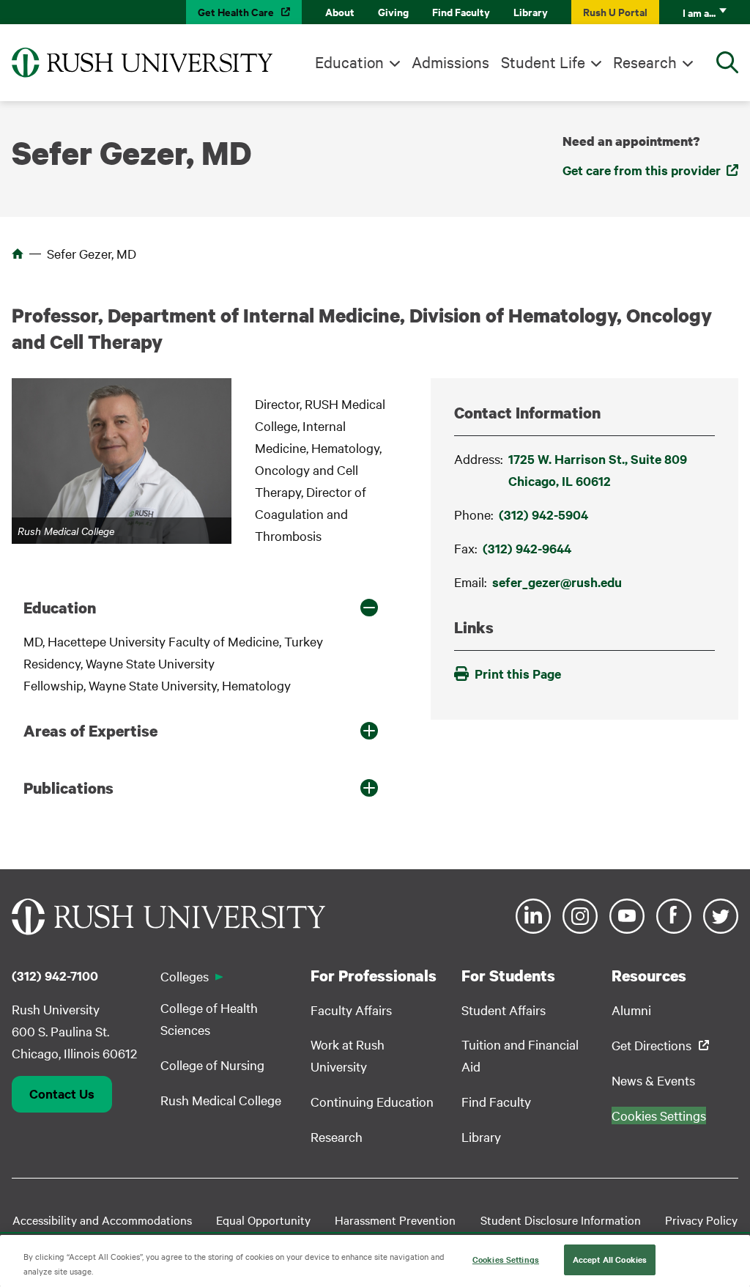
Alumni (631, 1009)
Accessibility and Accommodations (102, 1220)
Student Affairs (503, 1009)
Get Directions (651, 1044)
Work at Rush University (348, 1055)
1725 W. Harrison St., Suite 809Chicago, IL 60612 (597, 470)
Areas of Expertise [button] (90, 730)
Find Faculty (461, 11)
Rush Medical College (220, 1099)
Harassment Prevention (395, 1220)
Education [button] (59, 607)
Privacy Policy (701, 1220)
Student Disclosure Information (560, 1220)
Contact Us (61, 1093)
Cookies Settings (505, 1259)
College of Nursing (212, 1064)
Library (530, 11)
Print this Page (518, 673)
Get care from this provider (641, 170)
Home (17, 253)
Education (349, 61)
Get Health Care (236, 11)
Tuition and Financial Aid (520, 1055)
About (339, 11)
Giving (393, 11)
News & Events (653, 1080)
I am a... (699, 12)
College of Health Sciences (209, 1018)
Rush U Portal (615, 11)
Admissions (450, 61)
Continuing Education (372, 1101)
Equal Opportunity (263, 1220)
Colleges (184, 975)
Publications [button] (68, 788)
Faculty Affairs (351, 1009)
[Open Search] (727, 62)
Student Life (543, 61)
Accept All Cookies (610, 1259)
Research (645, 61)
